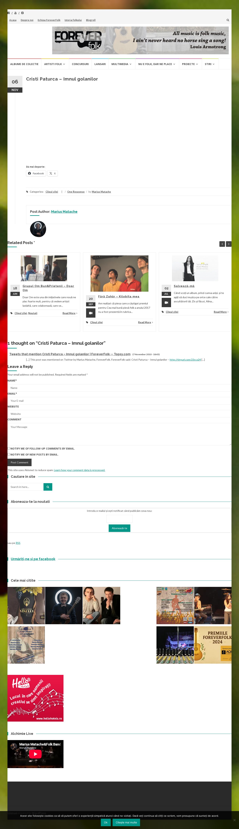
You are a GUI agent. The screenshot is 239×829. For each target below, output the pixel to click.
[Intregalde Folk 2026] (175, 645)
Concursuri (80, 64)
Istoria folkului (73, 20)
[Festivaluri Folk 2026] (213, 606)
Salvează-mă (184, 286)
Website (13, 406)
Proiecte (188, 64)
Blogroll (91, 20)
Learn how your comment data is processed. (79, 470)
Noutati (32, 313)
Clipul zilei (52, 191)
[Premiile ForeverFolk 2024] (213, 645)
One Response (76, 191)
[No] (234, 820)
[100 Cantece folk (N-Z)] (101, 606)
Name (12, 380)
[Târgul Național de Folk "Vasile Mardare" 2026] (175, 606)
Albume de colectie (24, 64)
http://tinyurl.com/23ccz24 (185, 359)
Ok (106, 822)
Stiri (208, 64)
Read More (69, 313)
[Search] (48, 487)
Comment (14, 419)
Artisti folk (53, 64)
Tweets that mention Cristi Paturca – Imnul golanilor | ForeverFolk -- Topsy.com (70, 354)
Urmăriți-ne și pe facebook (33, 559)
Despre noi (27, 20)
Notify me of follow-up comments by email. (42, 448)
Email (12, 393)
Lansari (100, 64)
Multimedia (119, 64)
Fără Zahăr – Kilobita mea (118, 296)
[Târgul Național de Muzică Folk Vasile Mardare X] (26, 645)
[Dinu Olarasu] (64, 606)
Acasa (12, 20)
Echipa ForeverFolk (49, 20)
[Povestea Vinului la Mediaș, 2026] (26, 606)
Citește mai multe (126, 822)
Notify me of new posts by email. (34, 454)
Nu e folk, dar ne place (155, 64)
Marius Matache (101, 191)
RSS (18, 542)
